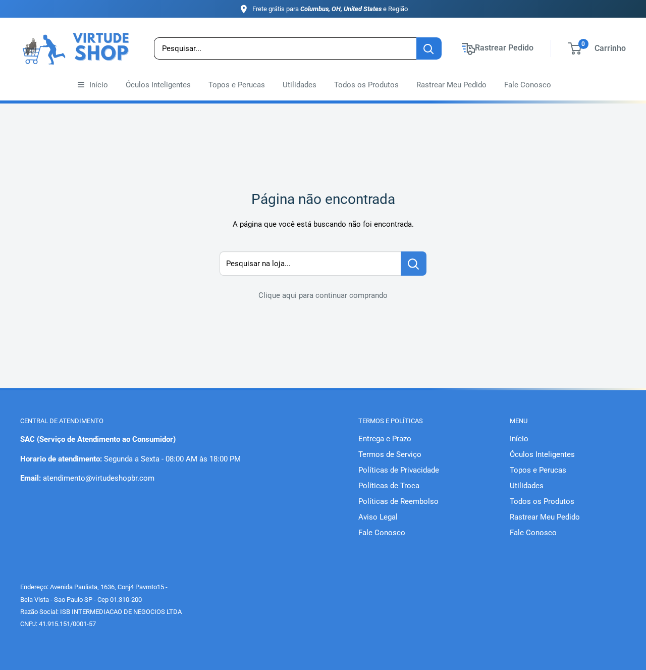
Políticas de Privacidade (398, 470)
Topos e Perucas (236, 84)
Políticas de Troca (388, 485)
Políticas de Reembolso (398, 501)
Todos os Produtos (366, 84)
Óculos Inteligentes (158, 84)
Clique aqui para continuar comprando (323, 295)
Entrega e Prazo (384, 438)
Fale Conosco (527, 84)
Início (98, 84)
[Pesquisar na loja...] (413, 263)
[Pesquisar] (429, 48)
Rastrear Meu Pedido (451, 84)
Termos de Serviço (389, 454)
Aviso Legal (378, 517)
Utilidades (299, 84)
